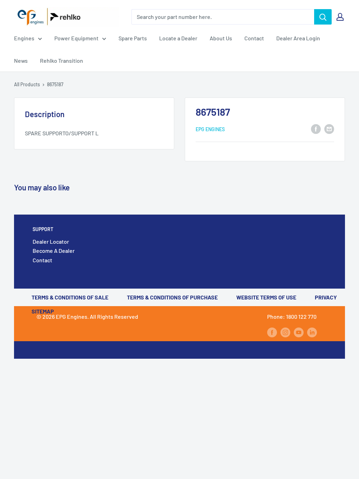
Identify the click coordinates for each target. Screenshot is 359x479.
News (21, 60)
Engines (24, 38)
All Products (27, 84)
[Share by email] (329, 128)
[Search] (323, 17)
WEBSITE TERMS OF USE (266, 297)
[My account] (340, 17)
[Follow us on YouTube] (299, 331)
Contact (254, 38)
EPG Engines (210, 129)
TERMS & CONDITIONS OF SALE (70, 297)
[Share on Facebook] (316, 128)
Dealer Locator (51, 241)
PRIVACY (326, 297)
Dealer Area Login (298, 38)
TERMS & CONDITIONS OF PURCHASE (172, 297)
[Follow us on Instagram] (285, 331)
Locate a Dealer (178, 38)
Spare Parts (132, 38)
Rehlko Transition (61, 60)
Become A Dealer (54, 250)
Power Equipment (76, 38)
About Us (221, 38)
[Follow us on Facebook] (272, 331)
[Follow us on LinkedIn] (312, 331)
